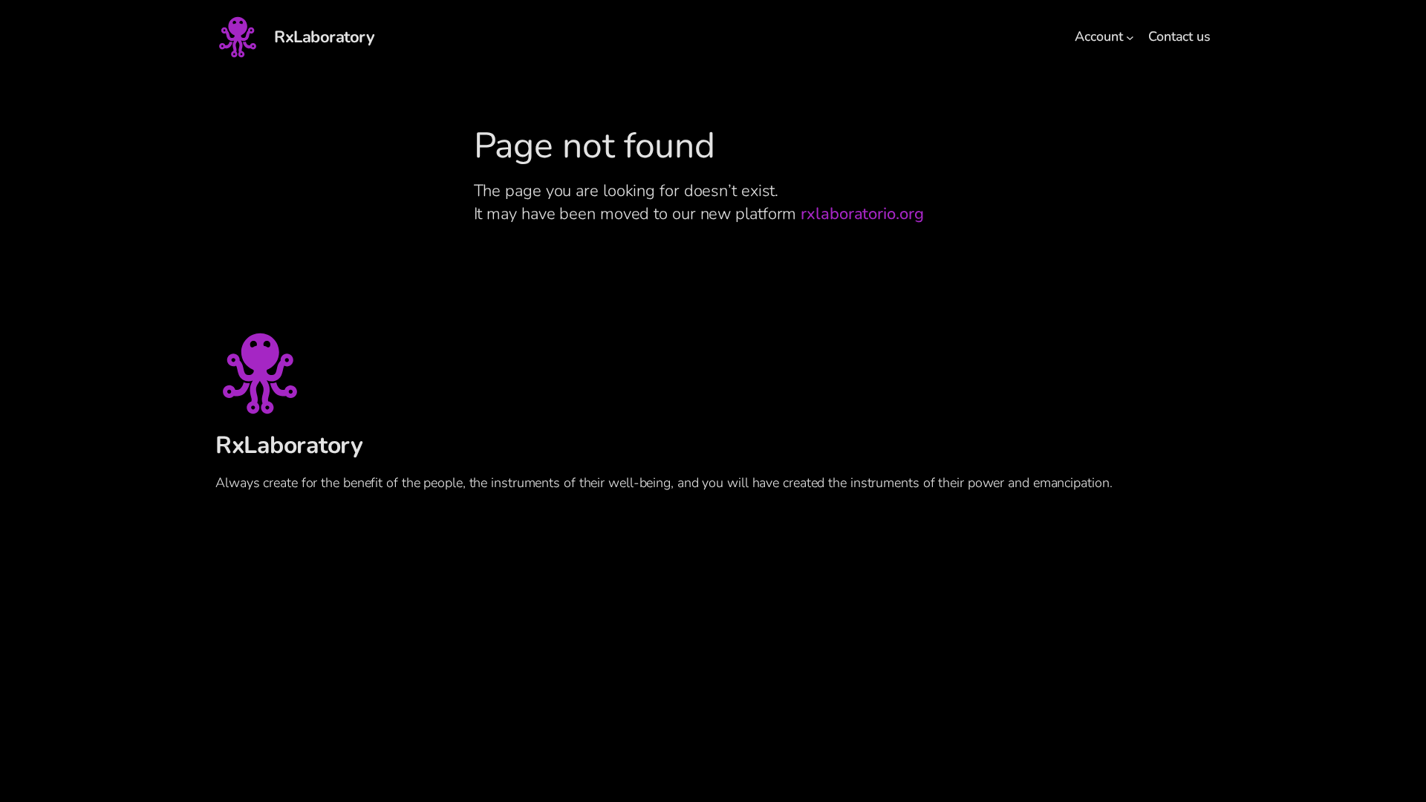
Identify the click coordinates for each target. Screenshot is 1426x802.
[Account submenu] (1130, 37)
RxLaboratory (324, 37)
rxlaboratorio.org (862, 214)
